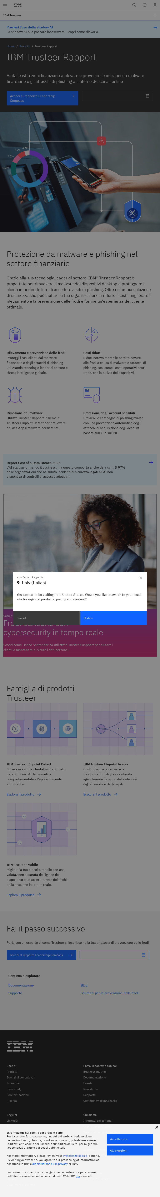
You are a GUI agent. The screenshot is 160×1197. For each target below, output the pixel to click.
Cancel (21, 618)
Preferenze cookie (75, 1156)
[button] (156, 1127)
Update (88, 618)
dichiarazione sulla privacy (50, 1164)
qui (78, 1176)
